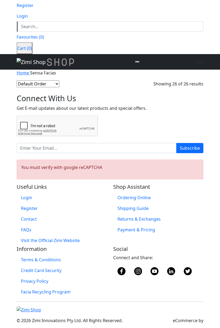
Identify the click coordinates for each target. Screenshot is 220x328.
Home (23, 73)
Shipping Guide (133, 208)
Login (26, 198)
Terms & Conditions (41, 260)
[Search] (17, 26)
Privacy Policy (34, 281)
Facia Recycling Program (46, 292)
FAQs (26, 230)
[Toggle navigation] (199, 62)
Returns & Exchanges (139, 219)
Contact (29, 219)
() (30, 37)
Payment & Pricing (136, 230)
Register (29, 208)
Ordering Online (134, 198)
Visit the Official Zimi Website (50, 240)
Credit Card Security (41, 270)
